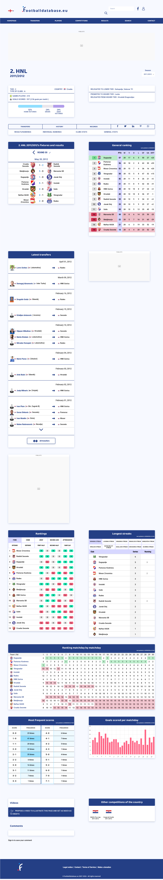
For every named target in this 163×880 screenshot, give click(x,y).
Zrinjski (34, 390)
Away (41, 540)
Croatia (69, 89)
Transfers (25, 126)
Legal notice (68, 867)
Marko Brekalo (22, 337)
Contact (77, 867)
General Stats (111, 132)
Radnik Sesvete (57, 165)
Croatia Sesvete (25, 165)
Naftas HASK (23, 195)
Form (15, 540)
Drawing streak (121, 541)
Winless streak (95, 547)
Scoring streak (148, 547)
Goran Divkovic (22, 412)
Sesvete (63, 315)
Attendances (67, 540)
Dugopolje (25, 177)
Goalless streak (122, 547)
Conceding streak (135, 547)
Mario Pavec (22, 359)
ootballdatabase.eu (47, 11)
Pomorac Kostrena (25, 183)
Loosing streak (108, 541)
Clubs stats (81, 132)
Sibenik (35, 299)
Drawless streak (135, 541)
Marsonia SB (59, 171)
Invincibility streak (108, 546)
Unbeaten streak (148, 541)
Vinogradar (58, 195)
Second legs (54, 540)
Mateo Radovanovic (24, 424)
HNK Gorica (64, 284)
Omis (32, 418)
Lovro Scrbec (22, 268)
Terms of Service (89, 867)
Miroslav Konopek (24, 343)
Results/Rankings (22, 132)
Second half (54, 545)
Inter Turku (40, 283)
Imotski (56, 183)
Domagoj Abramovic (25, 284)
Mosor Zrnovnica (25, 201)
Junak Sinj (58, 177)
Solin (56, 189)
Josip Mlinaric (22, 390)
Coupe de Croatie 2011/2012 (108, 818)
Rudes (56, 201)
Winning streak (95, 541)
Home (28, 540)
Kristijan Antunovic (24, 315)
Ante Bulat (21, 375)
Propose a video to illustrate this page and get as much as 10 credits (41, 812)
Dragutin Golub (22, 299)
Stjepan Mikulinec (24, 331)
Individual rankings (52, 132)
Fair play (67, 545)
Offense (15, 545)
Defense (28, 545)
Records (94, 126)
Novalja (39, 424)
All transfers (44, 441)
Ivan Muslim (21, 418)
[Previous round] (33, 152)
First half (41, 545)
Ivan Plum (21, 406)
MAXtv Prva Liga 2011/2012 (95, 818)
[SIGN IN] (143, 8)
